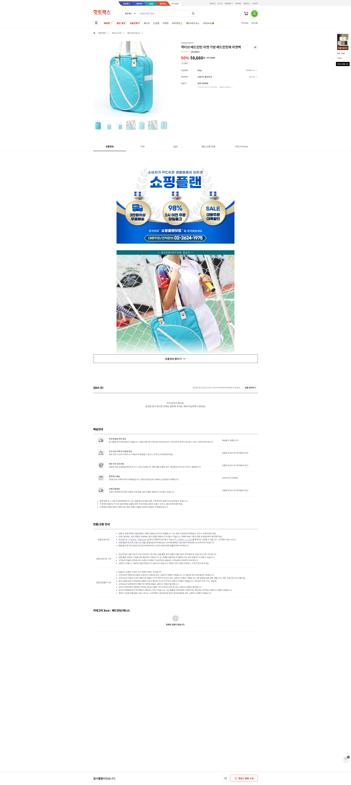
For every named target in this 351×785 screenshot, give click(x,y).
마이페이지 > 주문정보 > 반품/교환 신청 (134, 539)
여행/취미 (102, 33)
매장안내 (247, 3)
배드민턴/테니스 (133, 33)
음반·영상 (121, 23)
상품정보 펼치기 (173, 359)
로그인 (220, 3)
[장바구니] (246, 13)
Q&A (175, 146)
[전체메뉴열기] (96, 23)
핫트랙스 (128, 13)
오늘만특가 (135, 23)
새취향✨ (108, 23)
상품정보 (110, 146)
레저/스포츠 (116, 33)
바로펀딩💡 (177, 23)
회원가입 (213, 3)
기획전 (339, 58)
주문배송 (238, 3)
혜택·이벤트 (341, 53)
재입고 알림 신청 (246, 778)
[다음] (169, 80)
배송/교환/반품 (208, 146)
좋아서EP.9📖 (193, 23)
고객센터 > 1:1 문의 (184, 539)
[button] (255, 47)
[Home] (94, 33)
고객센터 (255, 3)
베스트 (147, 23)
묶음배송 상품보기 (225, 87)
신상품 (156, 23)
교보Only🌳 (208, 23)
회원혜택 (228, 3)
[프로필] (254, 13)
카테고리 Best (241, 146)
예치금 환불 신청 (342, 64)
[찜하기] (225, 778)
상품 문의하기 (250, 387)
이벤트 (166, 23)
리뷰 (143, 146)
